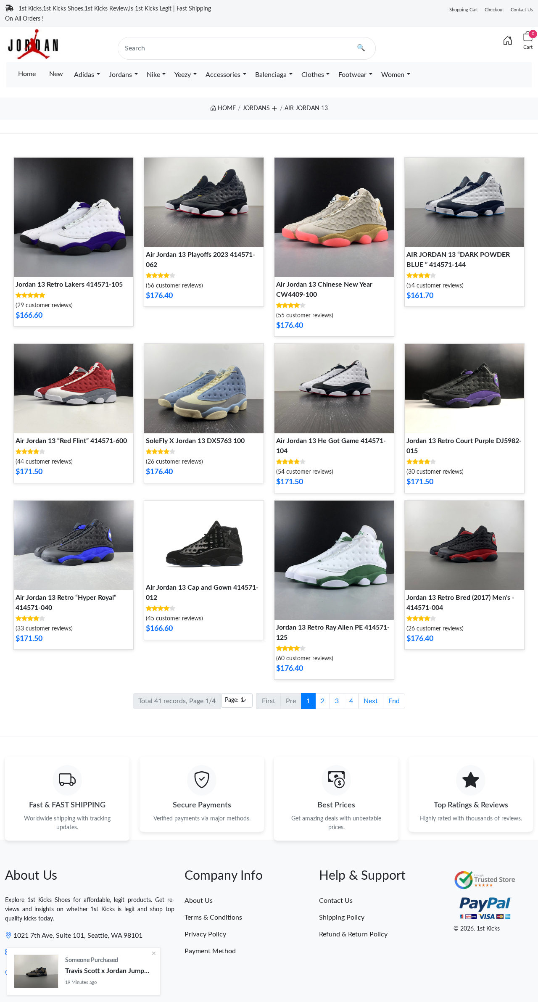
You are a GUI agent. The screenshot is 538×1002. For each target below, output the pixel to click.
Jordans (120, 74)
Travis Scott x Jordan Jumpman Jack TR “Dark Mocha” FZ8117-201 (109, 971)
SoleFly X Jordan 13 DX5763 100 (195, 441)
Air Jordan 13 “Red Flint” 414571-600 (71, 441)
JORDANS (256, 108)
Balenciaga (271, 74)
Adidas (84, 74)
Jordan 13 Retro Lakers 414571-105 (69, 284)
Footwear (352, 74)
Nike (153, 74)
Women (392, 74)
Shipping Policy (341, 917)
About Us (199, 900)
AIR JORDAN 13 (306, 108)
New (56, 74)
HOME (226, 108)
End (394, 701)
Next (371, 701)
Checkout (494, 10)
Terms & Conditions (213, 917)
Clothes (312, 74)
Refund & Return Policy (353, 934)
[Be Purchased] (36, 971)
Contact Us (522, 10)
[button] (274, 107)
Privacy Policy (205, 934)
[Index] (508, 41)
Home (27, 74)
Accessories (223, 74)
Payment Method (210, 951)
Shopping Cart (463, 10)
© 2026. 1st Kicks (477, 929)
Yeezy (182, 74)
